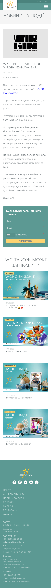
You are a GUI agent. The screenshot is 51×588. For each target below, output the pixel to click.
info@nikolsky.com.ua (12, 549)
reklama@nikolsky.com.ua (14, 578)
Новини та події (13, 498)
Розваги (8, 502)
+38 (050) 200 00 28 (12, 545)
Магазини (9, 506)
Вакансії (8, 514)
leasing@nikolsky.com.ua (14, 564)
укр (39, 1)
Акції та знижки (14, 494)
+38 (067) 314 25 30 (12, 559)
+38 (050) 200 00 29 (12, 539)
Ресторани (10, 510)
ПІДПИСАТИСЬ (25, 241)
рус (46, 1)
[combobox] (10, 235)
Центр (7, 490)
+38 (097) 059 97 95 (12, 575)
